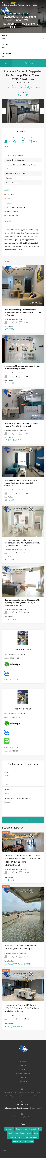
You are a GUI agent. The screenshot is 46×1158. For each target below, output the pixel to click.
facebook (21, 5)
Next (42, 111)
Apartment (30, 86)
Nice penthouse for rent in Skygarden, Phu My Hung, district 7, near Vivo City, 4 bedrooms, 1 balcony (22, 602)
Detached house (21, 1129)
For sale (23, 1065)
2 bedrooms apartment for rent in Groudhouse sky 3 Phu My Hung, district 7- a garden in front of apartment (22, 542)
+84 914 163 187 (10, 3)
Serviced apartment (14, 1137)
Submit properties (24, 1073)
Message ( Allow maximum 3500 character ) (17, 798)
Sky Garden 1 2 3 (33, 88)
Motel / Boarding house (23, 1133)
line (15, 5)
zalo (11, 5)
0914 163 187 (15, 717)
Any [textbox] (3, 39)
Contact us (23, 1081)
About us (24, 1077)
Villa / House (28, 1141)
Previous (4, 111)
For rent (21, 86)
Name (6, 772)
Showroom (34, 1137)
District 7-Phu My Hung (16, 88)
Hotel (10, 1133)
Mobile (6, 789)
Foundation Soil (35, 1129)
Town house (17, 1141)
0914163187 (14, 658)
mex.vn (11, 1151)
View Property (23, 298)
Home (14, 86)
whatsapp (6, 5)
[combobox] (23, 38)
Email (6, 781)
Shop (26, 1137)
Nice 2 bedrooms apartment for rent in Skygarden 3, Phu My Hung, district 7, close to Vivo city (22, 312)
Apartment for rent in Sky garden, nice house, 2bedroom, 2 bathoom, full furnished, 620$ (20, 483)
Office (36, 1133)
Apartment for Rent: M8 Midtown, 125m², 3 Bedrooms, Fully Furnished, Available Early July (22, 1008)
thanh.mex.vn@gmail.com (18, 654)
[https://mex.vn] (5, 13)
